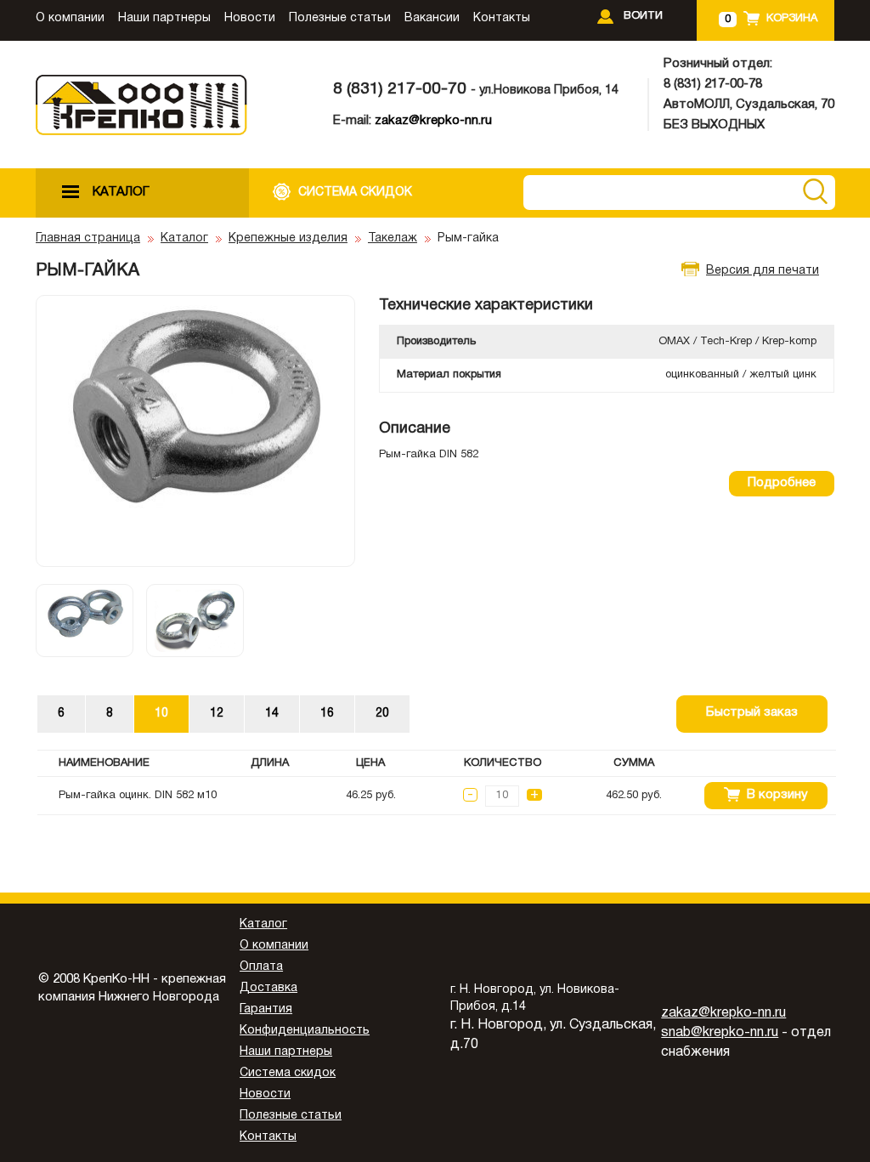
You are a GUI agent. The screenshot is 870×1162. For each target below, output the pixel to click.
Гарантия (266, 1009)
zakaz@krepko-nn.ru (433, 121)
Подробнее (782, 483)
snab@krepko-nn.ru (719, 1033)
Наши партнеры (164, 18)
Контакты (501, 18)
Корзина (791, 19)
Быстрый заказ (752, 712)
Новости (249, 18)
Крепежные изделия (288, 238)
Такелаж (392, 238)
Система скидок (288, 1073)
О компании (70, 18)
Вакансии (432, 18)
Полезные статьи (340, 18)
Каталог (184, 238)
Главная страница (88, 238)
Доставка (268, 988)
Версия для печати (762, 270)
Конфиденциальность (305, 1030)
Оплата (261, 966)
